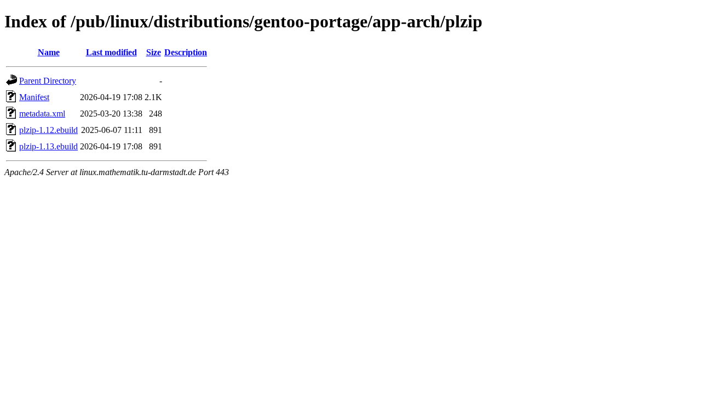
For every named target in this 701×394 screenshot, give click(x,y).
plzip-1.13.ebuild (48, 146)
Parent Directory (47, 80)
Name (49, 52)
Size (153, 52)
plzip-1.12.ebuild (48, 130)
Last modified (111, 52)
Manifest (34, 97)
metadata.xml (42, 113)
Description (185, 52)
